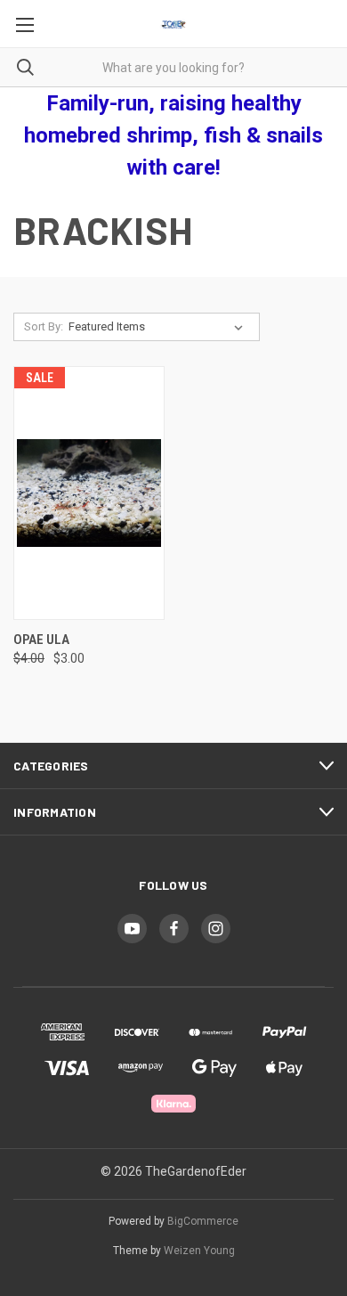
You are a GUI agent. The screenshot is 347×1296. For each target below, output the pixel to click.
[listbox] (159, 327)
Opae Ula (41, 640)
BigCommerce (202, 1221)
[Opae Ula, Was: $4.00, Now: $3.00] (89, 493)
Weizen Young (199, 1250)
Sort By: (43, 326)
